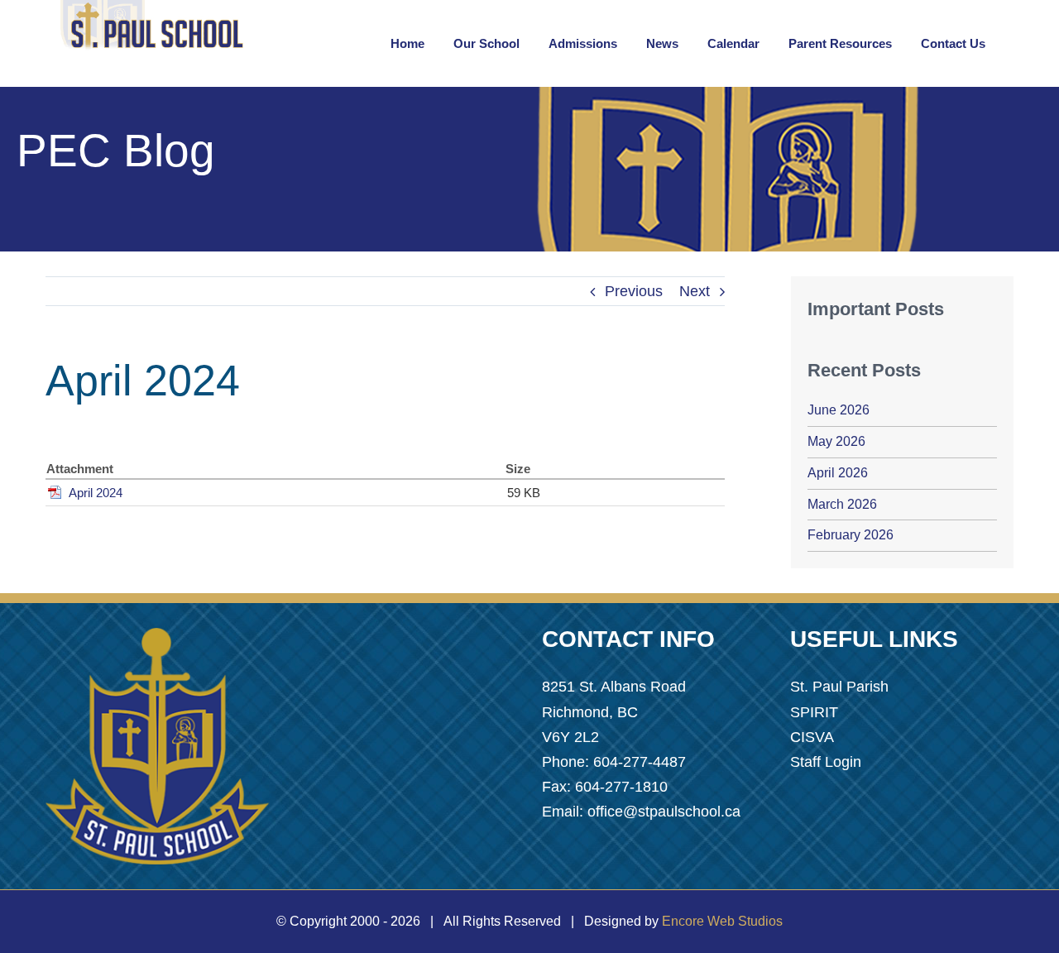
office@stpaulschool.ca (663, 811)
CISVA (812, 737)
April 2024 (95, 493)
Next (694, 291)
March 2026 (842, 504)
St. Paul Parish (839, 686)
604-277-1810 (621, 786)
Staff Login (825, 762)
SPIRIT (814, 712)
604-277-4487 (639, 762)
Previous (634, 291)
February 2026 (850, 535)
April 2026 (837, 473)
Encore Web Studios (722, 921)
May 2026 (836, 441)
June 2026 (838, 410)
